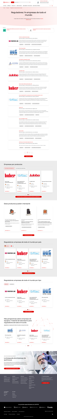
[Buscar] (29, 2)
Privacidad (18, 414)
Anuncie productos (23, 381)
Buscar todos (28, 156)
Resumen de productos (24, 383)
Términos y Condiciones (12, 414)
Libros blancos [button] (19, 5)
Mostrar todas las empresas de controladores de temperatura (28, 196)
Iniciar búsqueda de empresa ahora (12, 368)
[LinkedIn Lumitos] (52, 414)
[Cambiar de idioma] (52, 5)
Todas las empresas (28, 311)
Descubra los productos (24, 377)
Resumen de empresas (15, 382)
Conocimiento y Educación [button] (27, 5)
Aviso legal (5, 414)
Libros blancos (14, 395)
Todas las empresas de (28, 273)
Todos (12, 2)
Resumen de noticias (7, 381)
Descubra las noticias (7, 377)
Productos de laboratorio (24, 379)
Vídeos (5, 395)
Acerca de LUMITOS (14, 411)
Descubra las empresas (15, 377)
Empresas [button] (9, 5)
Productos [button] (14, 5)
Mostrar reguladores (28, 235)
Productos (13, 394)
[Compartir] (50, 5)
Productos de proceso (24, 380)
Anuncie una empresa (15, 381)
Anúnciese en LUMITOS (7, 411)
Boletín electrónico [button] (36, 5)
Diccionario (5, 394)
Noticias (13, 393)
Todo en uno (14, 397)
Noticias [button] (4, 5)
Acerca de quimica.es (21, 411)
